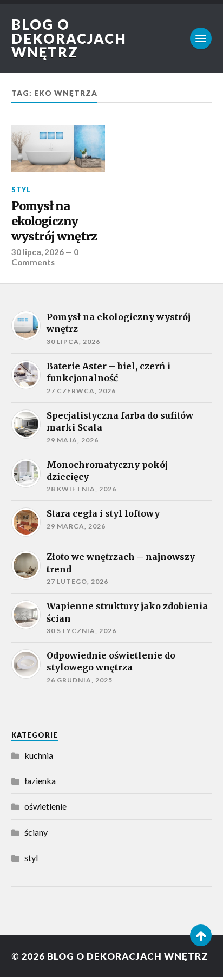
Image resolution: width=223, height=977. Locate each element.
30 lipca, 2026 (37, 252)
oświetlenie (45, 806)
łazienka (40, 781)
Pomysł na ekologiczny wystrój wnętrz (54, 221)
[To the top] (201, 935)
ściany (36, 832)
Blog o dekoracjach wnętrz (69, 38)
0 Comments (44, 256)
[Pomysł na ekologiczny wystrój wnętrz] (58, 148)
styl (21, 189)
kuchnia (38, 755)
